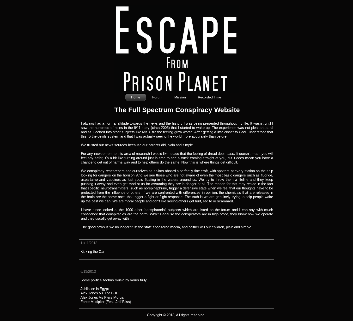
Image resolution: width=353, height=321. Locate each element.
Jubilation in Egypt (94, 289)
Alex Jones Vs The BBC (99, 293)
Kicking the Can (92, 251)
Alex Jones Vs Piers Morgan (102, 297)
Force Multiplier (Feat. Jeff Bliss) (105, 302)
